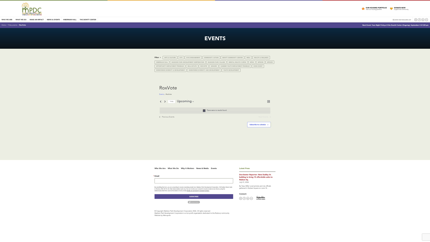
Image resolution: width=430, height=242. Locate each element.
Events (161, 94)
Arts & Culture (170, 57)
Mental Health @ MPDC (237, 62)
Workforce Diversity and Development (204, 70)
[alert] (215, 110)
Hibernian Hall (69, 20)
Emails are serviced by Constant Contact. (198, 190)
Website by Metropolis (163, 215)
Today (171, 101)
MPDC (252, 62)
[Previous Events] (160, 101)
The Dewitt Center (88, 20)
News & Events (53, 20)
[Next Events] (165, 101)
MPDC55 (270, 62)
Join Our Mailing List (403, 20)
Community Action (211, 57)
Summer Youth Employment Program (235, 66)
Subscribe (193, 196)
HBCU (248, 57)
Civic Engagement (193, 57)
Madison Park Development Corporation (188, 62)
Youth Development (231, 70)
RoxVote (203, 66)
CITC (181, 57)
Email (157, 176)
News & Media (202, 168)
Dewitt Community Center (232, 57)
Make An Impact (37, 20)
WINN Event (257, 66)
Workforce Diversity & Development (170, 70)
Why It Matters (187, 168)
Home (4, 25)
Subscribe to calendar (258, 124)
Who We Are (7, 20)
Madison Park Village (216, 62)
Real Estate (192, 66)
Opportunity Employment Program (170, 66)
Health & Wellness (261, 57)
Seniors (214, 66)
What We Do (21, 20)
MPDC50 (260, 62)
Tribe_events (12, 25)
